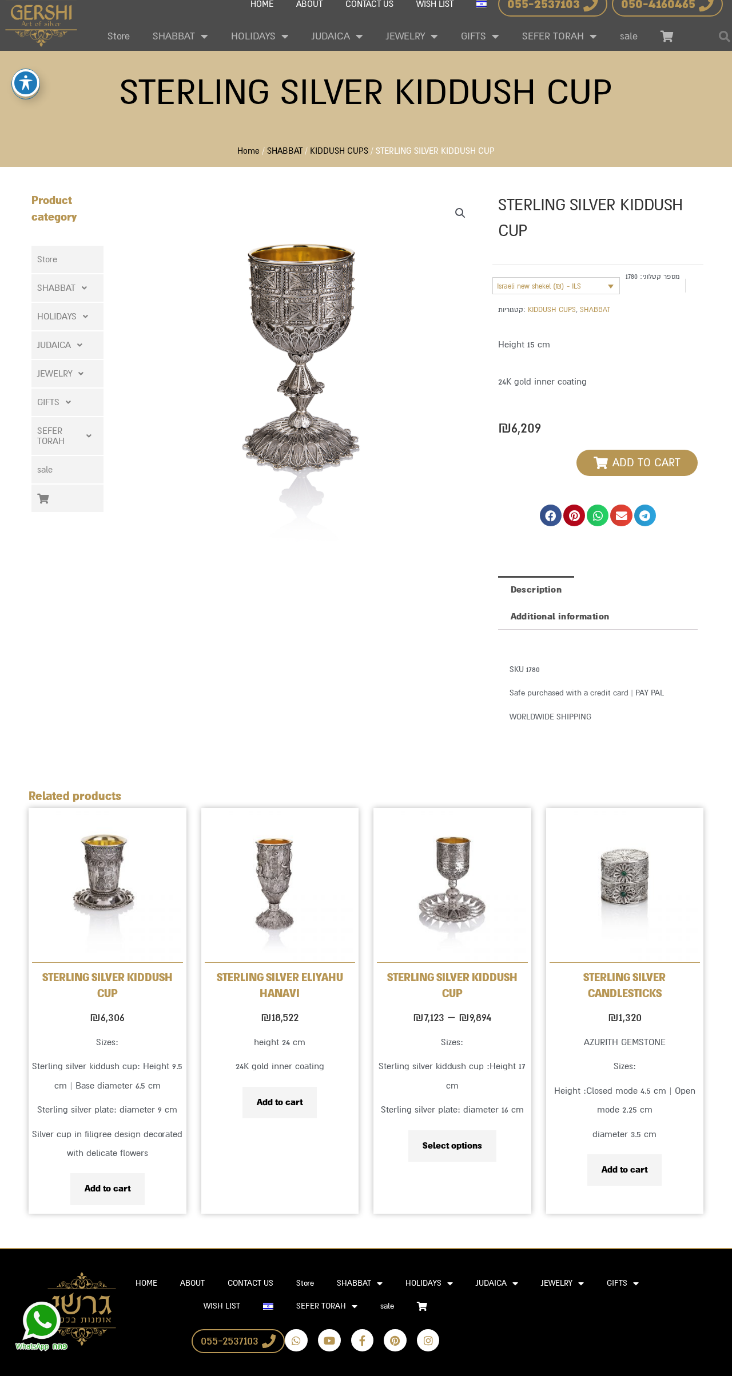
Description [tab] (536, 589)
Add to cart (107, 1188)
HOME (146, 1283)
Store (119, 36)
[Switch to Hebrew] (268, 1306)
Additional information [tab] (560, 616)
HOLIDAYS (253, 36)
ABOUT (192, 1283)
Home (248, 151)
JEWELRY (405, 36)
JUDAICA (331, 36)
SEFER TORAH (553, 36)
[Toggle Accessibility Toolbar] (25, 83)
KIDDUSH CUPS (339, 151)
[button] (67, 288)
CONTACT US (250, 1283)
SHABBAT (174, 36)
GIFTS (473, 36)
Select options (452, 1145)
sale (629, 36)
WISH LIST (222, 1306)
